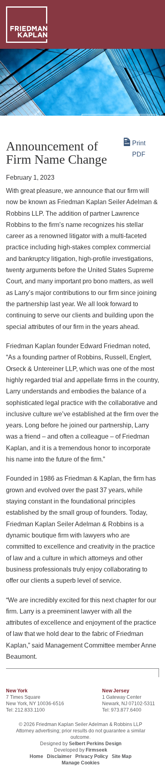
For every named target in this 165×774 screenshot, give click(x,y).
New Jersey (115, 691)
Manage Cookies (81, 763)
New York (17, 691)
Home (36, 756)
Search (94, 120)
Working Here (57, 119)
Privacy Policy (91, 756)
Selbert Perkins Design (95, 743)
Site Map (121, 756)
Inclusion (21, 119)
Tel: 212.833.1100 (25, 710)
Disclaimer (59, 756)
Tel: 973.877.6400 (121, 710)
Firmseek (96, 750)
